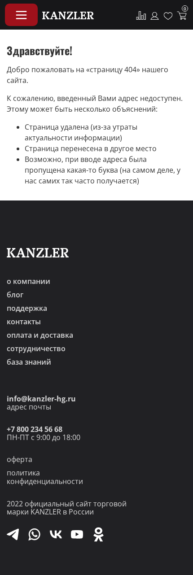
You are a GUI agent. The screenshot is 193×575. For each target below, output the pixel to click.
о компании (28, 281)
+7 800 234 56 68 (34, 429)
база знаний (29, 362)
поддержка (27, 308)
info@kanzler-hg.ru (41, 399)
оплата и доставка (40, 335)
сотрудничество (36, 348)
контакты (24, 322)
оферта (19, 459)
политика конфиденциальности (45, 477)
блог (15, 295)
